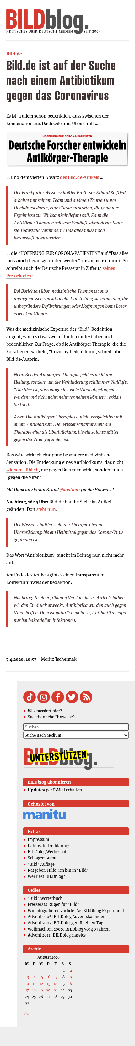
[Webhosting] (44, 818)
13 (48, 983)
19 (41, 990)
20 (48, 990)
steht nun (46, 509)
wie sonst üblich (22, 470)
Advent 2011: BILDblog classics (57, 935)
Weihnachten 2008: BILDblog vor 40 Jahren (69, 929)
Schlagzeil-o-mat (43, 858)
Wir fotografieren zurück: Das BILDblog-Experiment (76, 910)
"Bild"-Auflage (41, 864)
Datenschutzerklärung (48, 846)
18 (34, 990)
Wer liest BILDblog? (46, 876)
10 (27, 983)
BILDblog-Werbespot (47, 851)
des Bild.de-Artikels (79, 177)
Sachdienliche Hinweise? (51, 717)
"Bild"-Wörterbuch (45, 898)
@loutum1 (70, 489)
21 (55, 990)
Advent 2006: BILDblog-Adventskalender (66, 916)
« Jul (26, 1014)
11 (34, 983)
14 (55, 983)
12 (41, 983)
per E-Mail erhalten (55, 790)
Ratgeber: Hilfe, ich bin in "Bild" (58, 870)
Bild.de (14, 54)
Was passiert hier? (45, 711)
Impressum (38, 839)
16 (70, 983)
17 (27, 990)
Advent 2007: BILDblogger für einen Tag (65, 923)
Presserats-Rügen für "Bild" (53, 904)
